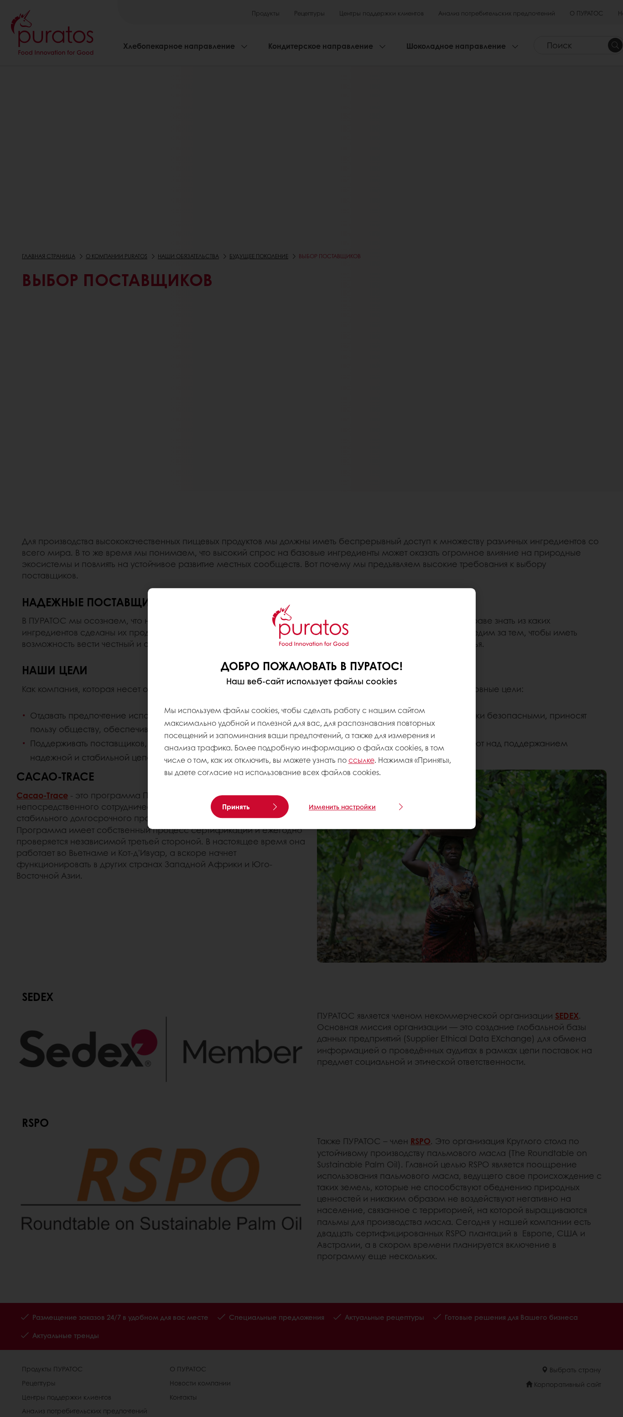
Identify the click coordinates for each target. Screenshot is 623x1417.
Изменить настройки (342, 806)
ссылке (361, 760)
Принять (236, 807)
